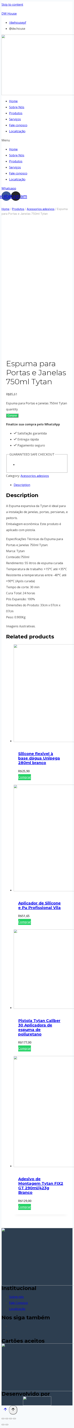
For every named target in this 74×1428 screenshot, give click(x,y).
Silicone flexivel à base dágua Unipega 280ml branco (39, 758)
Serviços (15, 119)
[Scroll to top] (5, 1410)
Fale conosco (18, 125)
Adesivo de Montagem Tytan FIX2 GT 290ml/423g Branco (40, 1186)
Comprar (12, 415)
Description (22, 485)
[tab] (41, 485)
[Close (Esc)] (3, 1418)
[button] (37, 140)
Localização (17, 131)
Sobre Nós (16, 107)
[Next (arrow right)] (6, 1424)
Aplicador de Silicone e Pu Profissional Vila (39, 905)
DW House (9, 13)
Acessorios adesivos (34, 476)
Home (13, 101)
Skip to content (12, 4)
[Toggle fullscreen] (10, 1418)
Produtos (15, 113)
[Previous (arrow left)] (3, 1424)
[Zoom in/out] (14, 1418)
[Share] (6, 1418)
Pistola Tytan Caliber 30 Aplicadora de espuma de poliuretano (39, 1027)
